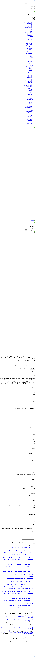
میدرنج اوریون (30, 59)
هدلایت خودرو (30, 69)
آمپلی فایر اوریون (29, 23)
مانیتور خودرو (31, 52)
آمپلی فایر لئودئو (29, 81)
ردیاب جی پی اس (29, 71)
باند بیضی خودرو (29, 37)
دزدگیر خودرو (30, 124)
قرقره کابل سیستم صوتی (28, 67)
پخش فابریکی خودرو (29, 35)
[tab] (16, 371)
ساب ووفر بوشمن (29, 48)
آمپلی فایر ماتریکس (29, 82)
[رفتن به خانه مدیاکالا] (33, 220)
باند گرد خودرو (30, 39)
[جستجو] (26, 230)
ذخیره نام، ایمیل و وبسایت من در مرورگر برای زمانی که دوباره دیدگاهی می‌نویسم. (22, 542)
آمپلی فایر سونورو (29, 25)
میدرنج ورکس (30, 64)
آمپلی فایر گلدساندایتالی (28, 27)
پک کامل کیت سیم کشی (28, 66)
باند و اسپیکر (31, 36)
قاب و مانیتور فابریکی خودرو (28, 107)
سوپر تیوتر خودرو (29, 95)
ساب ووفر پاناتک (29, 49)
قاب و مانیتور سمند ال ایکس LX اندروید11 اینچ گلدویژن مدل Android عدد (24, 368)
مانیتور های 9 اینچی (29, 54)
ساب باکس (30, 46)
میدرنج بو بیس (30, 60)
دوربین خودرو (31, 42)
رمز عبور (33, 18)
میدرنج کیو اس (29, 63)
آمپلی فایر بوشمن (29, 78)
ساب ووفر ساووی (29, 50)
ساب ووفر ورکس (29, 51)
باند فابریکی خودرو (29, 38)
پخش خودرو (31, 31)
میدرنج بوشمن (30, 61)
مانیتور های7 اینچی (29, 55)
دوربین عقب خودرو (29, 98)
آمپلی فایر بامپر (29, 77)
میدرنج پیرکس (30, 115)
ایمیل (34, 540)
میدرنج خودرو (31, 57)
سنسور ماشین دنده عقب (28, 72)
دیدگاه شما (33, 537)
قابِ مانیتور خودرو (29, 53)
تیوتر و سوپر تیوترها (30, 40)
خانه (32, 20)
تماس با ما (22, 615)
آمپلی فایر (31, 21)
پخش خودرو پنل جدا (29, 34)
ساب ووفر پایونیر (29, 103)
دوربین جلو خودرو (29, 44)
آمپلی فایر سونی (29, 26)
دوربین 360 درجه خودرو (28, 43)
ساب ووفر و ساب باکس (29, 99)
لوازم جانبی (31, 65)
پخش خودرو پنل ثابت (29, 33)
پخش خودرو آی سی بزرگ (28, 32)
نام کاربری (33, 17)
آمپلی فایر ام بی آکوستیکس (28, 22)
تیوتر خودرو (30, 94)
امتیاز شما (33, 531)
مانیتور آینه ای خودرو (29, 56)
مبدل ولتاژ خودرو (29, 68)
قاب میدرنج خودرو (29, 111)
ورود (34, 19)
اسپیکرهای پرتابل (29, 90)
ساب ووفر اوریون (29, 47)
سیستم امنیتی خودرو (30, 70)
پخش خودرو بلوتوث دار (28, 86)
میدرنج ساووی (30, 116)
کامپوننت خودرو (29, 120)
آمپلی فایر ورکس (29, 29)
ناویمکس (30, 30)
